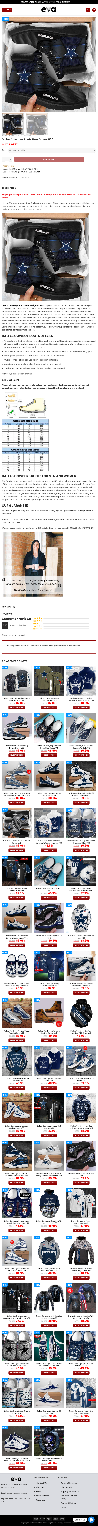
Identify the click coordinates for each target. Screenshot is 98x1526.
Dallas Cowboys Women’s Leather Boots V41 (49, 1032)
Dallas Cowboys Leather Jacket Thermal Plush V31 (16, 699)
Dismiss (74, 2)
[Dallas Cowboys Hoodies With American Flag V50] (81, 1298)
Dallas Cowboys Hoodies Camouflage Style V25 (81, 1269)
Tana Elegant (10, 510)
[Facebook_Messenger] (91, 1520)
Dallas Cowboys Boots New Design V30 (21, 305)
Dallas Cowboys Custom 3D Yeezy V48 (49, 1412)
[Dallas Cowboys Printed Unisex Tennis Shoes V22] (17, 1013)
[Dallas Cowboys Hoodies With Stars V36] (49, 1061)
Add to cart (49, 159)
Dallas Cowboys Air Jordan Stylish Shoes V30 (16, 1127)
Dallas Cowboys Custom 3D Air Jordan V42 (81, 1079)
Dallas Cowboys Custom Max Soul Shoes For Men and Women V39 (49, 1365)
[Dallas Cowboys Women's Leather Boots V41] (49, 1013)
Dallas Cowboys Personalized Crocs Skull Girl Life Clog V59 (16, 1222)
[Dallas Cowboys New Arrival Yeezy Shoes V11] (49, 776)
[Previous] (7, 64)
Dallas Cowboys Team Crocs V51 (49, 889)
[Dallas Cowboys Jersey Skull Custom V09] (49, 1108)
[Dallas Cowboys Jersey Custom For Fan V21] (49, 966)
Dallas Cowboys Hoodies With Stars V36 (49, 1079)
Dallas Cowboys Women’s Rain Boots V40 (16, 842)
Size (3, 150)
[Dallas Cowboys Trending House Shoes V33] (17, 728)
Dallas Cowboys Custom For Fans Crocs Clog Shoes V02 (16, 984)
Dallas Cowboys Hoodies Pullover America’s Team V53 (81, 699)
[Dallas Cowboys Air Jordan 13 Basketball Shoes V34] (81, 776)
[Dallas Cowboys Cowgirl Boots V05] (49, 918)
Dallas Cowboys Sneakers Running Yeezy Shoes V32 (17, 937)
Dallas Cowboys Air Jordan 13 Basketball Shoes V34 (81, 794)
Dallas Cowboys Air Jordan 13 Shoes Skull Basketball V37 (16, 1174)
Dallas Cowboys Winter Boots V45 (81, 1174)
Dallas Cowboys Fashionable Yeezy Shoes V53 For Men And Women (49, 1175)
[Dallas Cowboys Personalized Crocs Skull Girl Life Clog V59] (17, 1203)
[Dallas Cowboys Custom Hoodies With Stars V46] (81, 1013)
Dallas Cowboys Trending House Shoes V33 (17, 747)
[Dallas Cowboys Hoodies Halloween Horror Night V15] (81, 1108)
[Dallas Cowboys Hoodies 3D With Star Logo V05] (49, 1251)
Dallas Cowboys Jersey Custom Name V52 (81, 1222)
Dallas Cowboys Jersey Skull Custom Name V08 (81, 1412)
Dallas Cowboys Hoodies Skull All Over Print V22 (49, 1460)
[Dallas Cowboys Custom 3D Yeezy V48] (49, 1393)
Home (4, 135)
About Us (40, 1487)
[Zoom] (5, 108)
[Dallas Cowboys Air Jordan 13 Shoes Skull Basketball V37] (17, 1156)
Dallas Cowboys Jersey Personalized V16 (17, 889)
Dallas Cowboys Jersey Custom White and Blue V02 (81, 889)
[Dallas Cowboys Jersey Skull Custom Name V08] (81, 1393)
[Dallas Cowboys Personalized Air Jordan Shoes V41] (17, 1251)
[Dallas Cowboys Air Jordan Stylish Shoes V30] (17, 1108)
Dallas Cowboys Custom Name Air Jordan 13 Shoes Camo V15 (16, 794)
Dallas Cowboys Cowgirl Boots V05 (49, 937)
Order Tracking (42, 1495)
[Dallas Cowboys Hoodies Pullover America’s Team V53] (81, 681)
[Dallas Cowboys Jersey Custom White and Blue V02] (81, 871)
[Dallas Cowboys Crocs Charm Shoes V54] (17, 1393)
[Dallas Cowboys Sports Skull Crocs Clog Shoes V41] (49, 728)
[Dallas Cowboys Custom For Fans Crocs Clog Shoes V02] (17, 966)
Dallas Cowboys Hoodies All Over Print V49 (17, 1079)
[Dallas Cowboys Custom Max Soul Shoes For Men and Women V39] (49, 1346)
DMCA (63, 1507)
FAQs (38, 1491)
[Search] (88, 10)
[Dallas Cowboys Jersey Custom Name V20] (49, 681)
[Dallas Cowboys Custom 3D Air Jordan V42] (81, 1061)
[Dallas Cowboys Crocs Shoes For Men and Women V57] (17, 1346)
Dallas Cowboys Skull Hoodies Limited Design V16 (49, 1317)
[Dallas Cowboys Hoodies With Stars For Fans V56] (49, 1203)
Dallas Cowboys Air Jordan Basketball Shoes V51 (81, 984)
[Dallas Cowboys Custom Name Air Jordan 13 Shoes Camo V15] (17, 776)
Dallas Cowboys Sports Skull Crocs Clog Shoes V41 (49, 747)
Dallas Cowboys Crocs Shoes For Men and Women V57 (16, 1364)
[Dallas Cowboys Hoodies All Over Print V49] (17, 1061)
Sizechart (40, 1500)
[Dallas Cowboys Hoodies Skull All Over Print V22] (49, 1441)
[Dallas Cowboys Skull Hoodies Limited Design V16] (49, 1298)
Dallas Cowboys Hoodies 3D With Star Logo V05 (49, 1269)
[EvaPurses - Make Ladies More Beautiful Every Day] (49, 9)
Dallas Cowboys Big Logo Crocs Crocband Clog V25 (81, 842)
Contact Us (41, 1483)
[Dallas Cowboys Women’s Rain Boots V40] (17, 823)
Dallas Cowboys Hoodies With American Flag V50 (81, 1317)
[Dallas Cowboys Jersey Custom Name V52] (81, 1203)
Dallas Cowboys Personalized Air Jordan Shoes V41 (16, 1269)
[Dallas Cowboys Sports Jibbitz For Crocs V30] (81, 1346)
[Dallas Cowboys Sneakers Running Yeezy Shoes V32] (17, 918)
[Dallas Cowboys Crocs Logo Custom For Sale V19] (81, 728)
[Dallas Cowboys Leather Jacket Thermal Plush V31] (17, 681)
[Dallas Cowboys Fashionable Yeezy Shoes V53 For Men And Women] (49, 1156)
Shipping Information (70, 1491)
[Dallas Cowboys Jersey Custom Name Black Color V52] (17, 1298)
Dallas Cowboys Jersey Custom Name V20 (49, 699)
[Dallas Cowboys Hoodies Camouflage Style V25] (81, 1251)
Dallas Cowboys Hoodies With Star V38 (81, 937)
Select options (16, 708)
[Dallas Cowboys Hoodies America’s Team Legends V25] (49, 823)
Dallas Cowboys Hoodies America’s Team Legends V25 (49, 842)
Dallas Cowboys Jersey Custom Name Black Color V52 (16, 1317)
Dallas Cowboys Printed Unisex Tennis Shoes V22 (17, 1032)
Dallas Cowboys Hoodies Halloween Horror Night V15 (81, 1127)
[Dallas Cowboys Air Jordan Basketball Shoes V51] (81, 966)
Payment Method (68, 1503)
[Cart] (94, 10)
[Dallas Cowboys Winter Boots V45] (81, 1156)
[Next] (91, 64)
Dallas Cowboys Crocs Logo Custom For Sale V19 (81, 747)
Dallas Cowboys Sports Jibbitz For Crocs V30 (81, 1364)
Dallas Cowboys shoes (80, 510)
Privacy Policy (67, 1487)
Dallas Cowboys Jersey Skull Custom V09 (49, 1127)
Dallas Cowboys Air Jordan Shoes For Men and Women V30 (16, 1460)
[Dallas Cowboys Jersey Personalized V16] (17, 871)
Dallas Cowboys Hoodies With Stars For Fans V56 (49, 1222)
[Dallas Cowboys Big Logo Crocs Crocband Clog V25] (81, 823)
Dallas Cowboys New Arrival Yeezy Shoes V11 (49, 794)
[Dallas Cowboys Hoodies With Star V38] (81, 918)
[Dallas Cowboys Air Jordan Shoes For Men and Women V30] (17, 1441)
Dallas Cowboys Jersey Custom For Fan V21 (49, 984)
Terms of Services (69, 1483)
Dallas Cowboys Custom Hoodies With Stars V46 (81, 1032)
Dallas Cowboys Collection (20, 135)
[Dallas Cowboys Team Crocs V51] (49, 871)
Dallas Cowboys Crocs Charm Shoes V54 (17, 1412)
